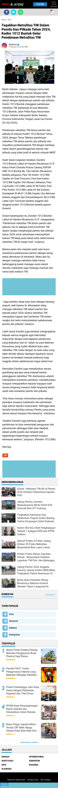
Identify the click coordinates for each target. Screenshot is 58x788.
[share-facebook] (6, 12)
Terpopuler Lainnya (29, 742)
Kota (11, 614)
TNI (9, 20)
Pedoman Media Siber (16, 780)
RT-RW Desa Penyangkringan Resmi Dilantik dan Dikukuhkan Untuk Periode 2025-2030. (22, 709)
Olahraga (6, 769)
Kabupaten (14, 634)
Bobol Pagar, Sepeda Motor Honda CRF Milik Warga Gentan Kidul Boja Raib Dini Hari (21, 727)
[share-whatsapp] (20, 12)
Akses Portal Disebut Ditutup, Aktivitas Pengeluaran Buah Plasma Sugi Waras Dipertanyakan (22, 653)
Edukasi (13, 628)
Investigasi (7, 760)
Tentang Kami (33, 780)
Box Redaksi (46, 780)
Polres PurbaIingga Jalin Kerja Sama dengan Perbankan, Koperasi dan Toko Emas (22, 690)
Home (4, 20)
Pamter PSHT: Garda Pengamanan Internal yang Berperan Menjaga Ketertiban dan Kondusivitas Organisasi (22, 672)
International (36, 756)
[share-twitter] (13, 12)
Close (4, 784)
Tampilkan (50, 595)
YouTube (40, 4)
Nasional (13, 621)
